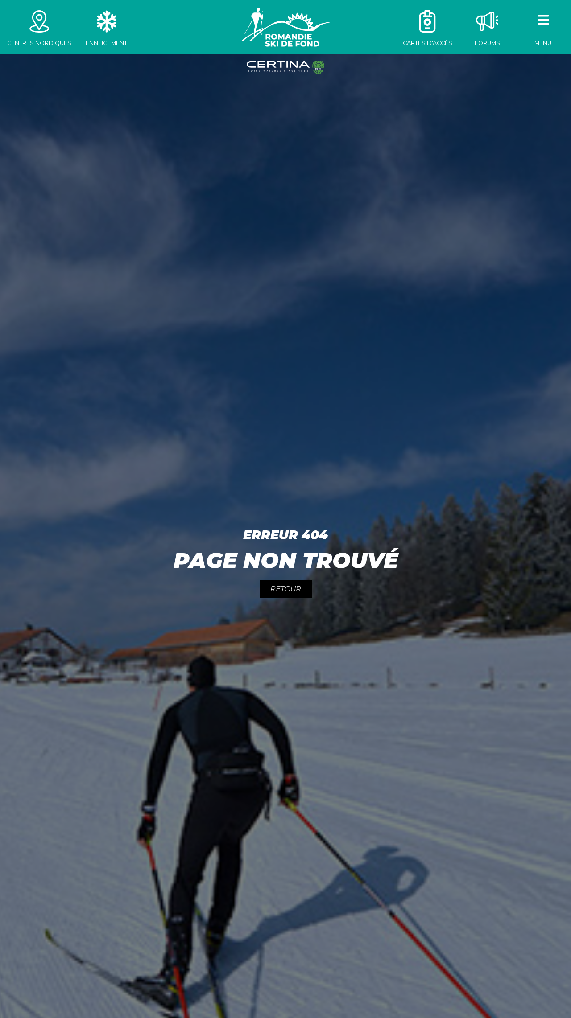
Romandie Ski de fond (285, 27)
